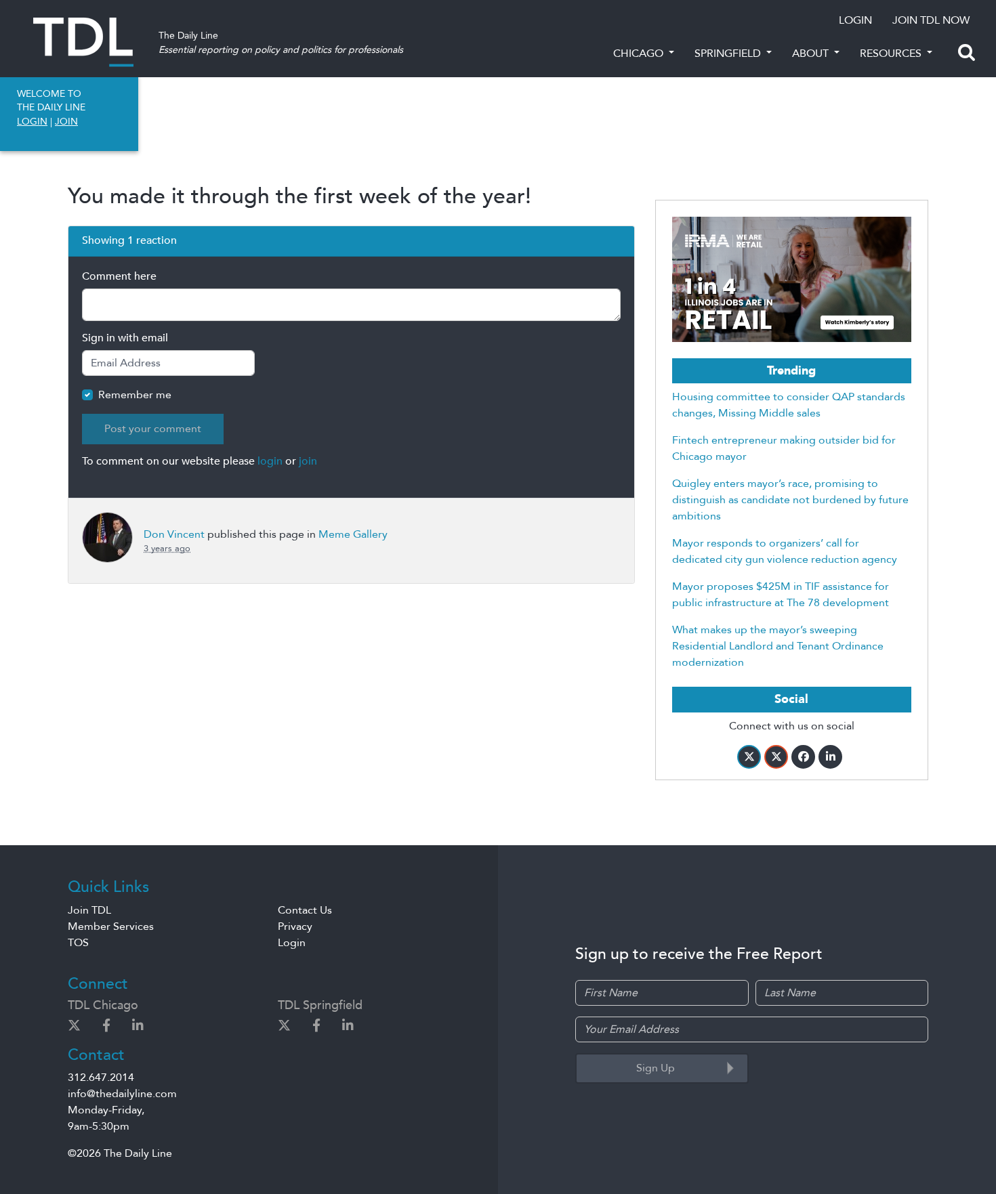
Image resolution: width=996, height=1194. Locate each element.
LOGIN (855, 20)
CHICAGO (639, 53)
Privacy (295, 926)
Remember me (134, 394)
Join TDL (89, 910)
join (308, 461)
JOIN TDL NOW (931, 20)
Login (292, 942)
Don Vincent (174, 534)
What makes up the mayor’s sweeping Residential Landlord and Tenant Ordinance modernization (778, 646)
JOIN (66, 121)
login (270, 461)
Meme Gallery (353, 534)
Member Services (111, 926)
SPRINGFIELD (729, 53)
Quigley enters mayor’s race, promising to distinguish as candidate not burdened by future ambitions (790, 500)
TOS (78, 942)
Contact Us (305, 910)
